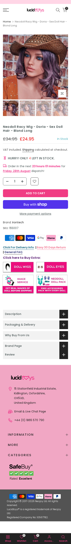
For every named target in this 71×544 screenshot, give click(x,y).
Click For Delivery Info (18, 247)
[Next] (62, 67)
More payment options (35, 214)
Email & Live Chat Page (30, 411)
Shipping (28, 150)
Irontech (18, 222)
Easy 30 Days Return (51, 247)
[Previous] (9, 67)
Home (7, 21)
